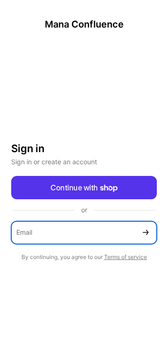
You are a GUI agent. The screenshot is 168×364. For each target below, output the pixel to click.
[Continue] (146, 232)
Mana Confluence (84, 24)
